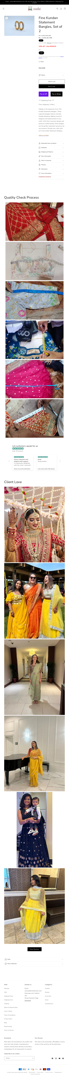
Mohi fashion (14, 1072)
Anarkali (47, 988)
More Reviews (34, 949)
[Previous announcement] (3, 2)
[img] (35, 448)
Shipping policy (58, 1072)
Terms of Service (9, 1030)
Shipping (49, 43)
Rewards (6, 988)
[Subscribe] (32, 1058)
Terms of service (49, 1072)
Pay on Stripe (56, 94)
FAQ (5, 992)
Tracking (6, 1003)
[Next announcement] (66, 2)
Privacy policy (40, 1072)
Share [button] (42, 61)
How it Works (8, 1011)
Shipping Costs (8, 1000)
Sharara (47, 992)
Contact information (35, 1074)
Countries (28, 1000)
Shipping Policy (8, 996)
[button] (3, 9)
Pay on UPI (43, 94)
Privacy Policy (8, 1019)
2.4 (41, 53)
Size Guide (42, 68)
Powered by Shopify (22, 1072)
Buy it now (51, 86)
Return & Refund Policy (11, 1007)
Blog (5, 1022)
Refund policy (8, 1026)
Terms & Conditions (9, 1015)
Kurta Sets (48, 996)
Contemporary (49, 1003)
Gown (46, 1000)
